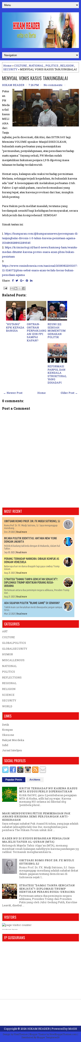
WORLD (7, 706)
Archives (34, 779)
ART (5, 631)
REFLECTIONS (12, 677)
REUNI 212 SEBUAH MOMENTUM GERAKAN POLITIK (57, 330)
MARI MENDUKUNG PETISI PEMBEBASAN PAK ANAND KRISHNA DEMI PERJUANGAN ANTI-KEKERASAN (36, 816)
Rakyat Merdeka (13, 740)
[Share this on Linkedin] (31, 280)
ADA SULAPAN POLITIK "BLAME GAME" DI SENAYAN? (32, 603)
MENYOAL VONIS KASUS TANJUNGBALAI (35, 78)
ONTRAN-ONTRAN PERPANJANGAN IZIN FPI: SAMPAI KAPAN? (36, 332)
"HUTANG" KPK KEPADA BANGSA (15, 327)
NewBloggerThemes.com (63, 1034)
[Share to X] (20, 288)
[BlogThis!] (16, 288)
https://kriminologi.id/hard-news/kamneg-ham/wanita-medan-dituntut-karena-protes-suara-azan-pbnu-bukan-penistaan (40, 251)
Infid (5, 745)
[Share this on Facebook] (13, 280)
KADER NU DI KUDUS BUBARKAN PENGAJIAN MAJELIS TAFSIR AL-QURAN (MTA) (36, 840)
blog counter (15, 929)
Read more (21, 531)
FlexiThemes (21, 1034)
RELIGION (67, 65)
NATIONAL (36, 65)
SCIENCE (8, 695)
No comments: (53, 85)
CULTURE (20, 65)
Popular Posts (13, 779)
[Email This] (12, 288)
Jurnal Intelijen (12, 750)
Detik (5, 724)
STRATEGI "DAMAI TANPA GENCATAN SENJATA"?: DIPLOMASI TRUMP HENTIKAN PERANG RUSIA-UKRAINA (31, 582)
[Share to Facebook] (24, 288)
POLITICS (51, 65)
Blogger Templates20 (48, 1037)
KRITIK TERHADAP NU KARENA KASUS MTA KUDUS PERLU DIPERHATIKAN (48, 789)
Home (7, 65)
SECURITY (10, 69)
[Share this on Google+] (22, 280)
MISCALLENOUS (13, 660)
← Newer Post (12, 393)
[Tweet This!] (17, 280)
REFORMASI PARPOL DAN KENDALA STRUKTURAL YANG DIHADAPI (57, 374)
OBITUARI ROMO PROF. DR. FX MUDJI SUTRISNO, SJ (32, 521)
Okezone (8, 735)
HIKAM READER (38, 1029)
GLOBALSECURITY (14, 648)
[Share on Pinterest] (27, 280)
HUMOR (7, 654)
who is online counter (6, 929)
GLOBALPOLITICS (14, 643)
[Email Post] (5, 288)
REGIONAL (9, 683)
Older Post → (69, 393)
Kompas (7, 729)
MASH (72, 1029)
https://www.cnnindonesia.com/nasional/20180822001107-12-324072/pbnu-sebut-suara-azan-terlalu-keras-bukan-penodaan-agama (40, 270)
